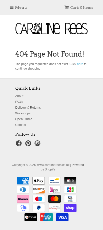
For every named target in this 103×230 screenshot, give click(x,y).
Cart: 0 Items (81, 8)
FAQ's (19, 102)
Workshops (22, 113)
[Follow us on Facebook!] (19, 144)
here (80, 64)
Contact (20, 125)
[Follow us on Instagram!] (38, 144)
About (19, 96)
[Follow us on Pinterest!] (29, 144)
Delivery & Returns (28, 107)
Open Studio (23, 119)
